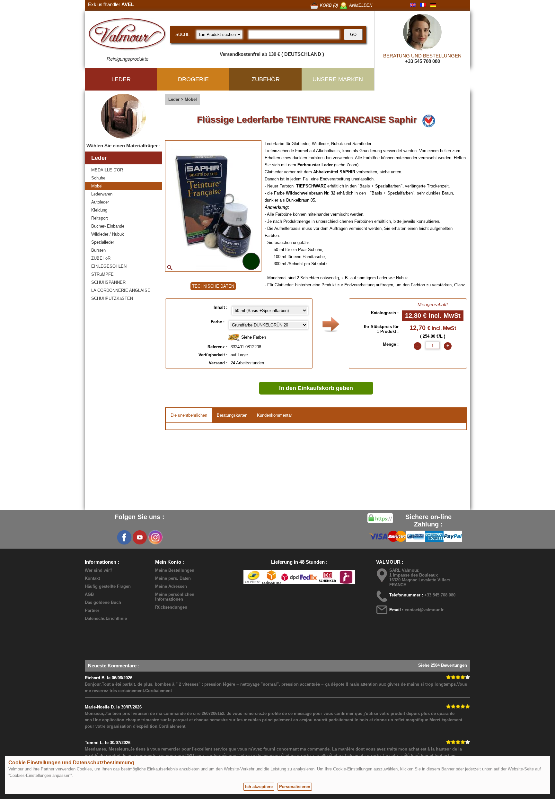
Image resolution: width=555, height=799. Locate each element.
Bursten (98, 250)
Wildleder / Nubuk (107, 234)
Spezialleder (102, 242)
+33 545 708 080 (422, 61)
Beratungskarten (232, 415)
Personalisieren (294, 786)
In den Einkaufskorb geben (316, 388)
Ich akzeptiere (259, 786)
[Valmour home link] (127, 35)
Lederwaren (101, 194)
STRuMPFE (102, 274)
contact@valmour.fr (424, 609)
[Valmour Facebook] (124, 537)
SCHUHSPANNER (108, 282)
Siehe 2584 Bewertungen (442, 665)
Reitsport (99, 218)
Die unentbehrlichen (189, 415)
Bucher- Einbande (107, 226)
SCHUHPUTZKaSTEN (112, 298)
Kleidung (99, 210)
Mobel (96, 186)
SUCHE (182, 34)
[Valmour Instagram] (155, 537)
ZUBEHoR (100, 258)
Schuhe (98, 178)
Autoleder (100, 202)
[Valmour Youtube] (139, 537)
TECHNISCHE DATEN (213, 286)
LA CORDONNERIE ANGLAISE (120, 290)
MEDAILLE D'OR (107, 170)
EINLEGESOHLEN (109, 266)
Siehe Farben (253, 337)
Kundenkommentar (274, 415)
